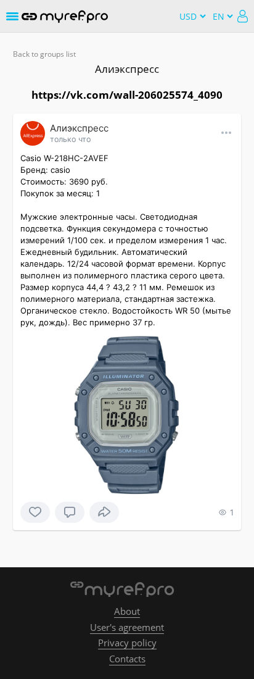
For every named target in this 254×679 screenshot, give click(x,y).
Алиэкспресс (127, 69)
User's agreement (127, 627)
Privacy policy (127, 642)
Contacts (127, 658)
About (127, 611)
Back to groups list (44, 54)
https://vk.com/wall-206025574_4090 (127, 95)
